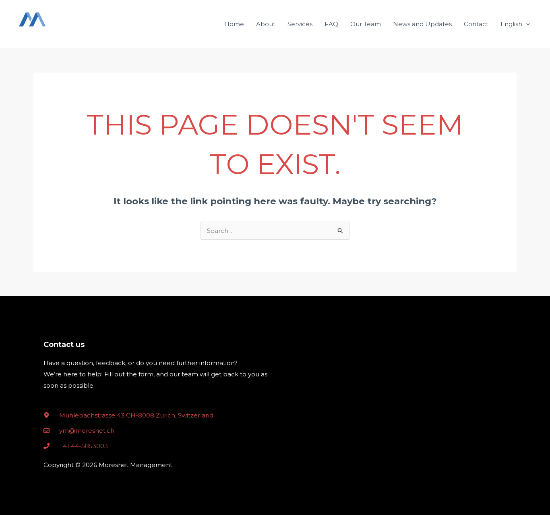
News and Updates (422, 24)
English (511, 24)
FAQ (331, 24)
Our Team (365, 24)
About (265, 24)
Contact (476, 24)
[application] (526, 24)
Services (299, 24)
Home (234, 24)
